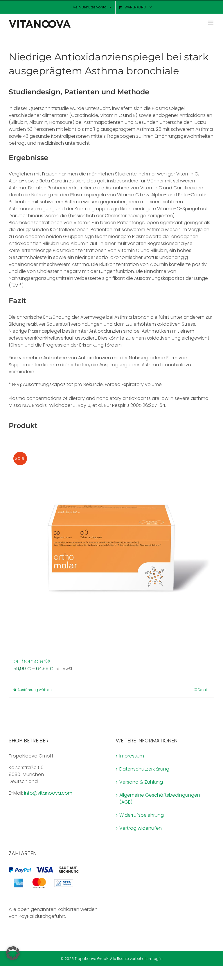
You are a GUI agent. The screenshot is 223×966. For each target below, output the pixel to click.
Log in (157, 958)
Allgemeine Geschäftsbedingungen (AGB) (159, 798)
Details (204, 689)
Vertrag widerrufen (140, 828)
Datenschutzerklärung (144, 769)
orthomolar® (31, 660)
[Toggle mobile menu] (211, 23)
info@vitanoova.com (48, 793)
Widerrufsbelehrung (141, 815)
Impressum (131, 756)
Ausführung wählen (34, 689)
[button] (13, 953)
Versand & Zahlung (141, 782)
